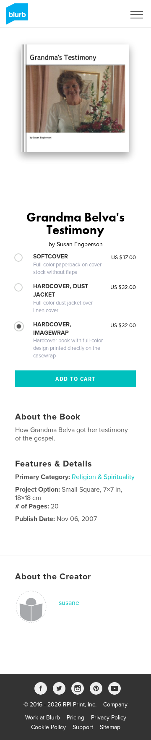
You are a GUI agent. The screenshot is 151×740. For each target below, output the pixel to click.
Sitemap (110, 727)
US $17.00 (123, 257)
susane (69, 603)
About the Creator (53, 577)
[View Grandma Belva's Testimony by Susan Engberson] (75, 98)
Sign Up (104, 14)
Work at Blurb (42, 717)
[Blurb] (16, 17)
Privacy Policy (108, 717)
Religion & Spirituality (103, 477)
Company (115, 704)
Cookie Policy (48, 727)
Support (83, 727)
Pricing (75, 717)
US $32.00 (123, 287)
